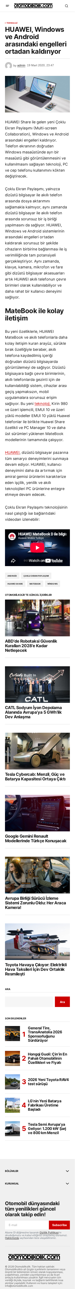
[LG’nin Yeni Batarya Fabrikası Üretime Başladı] (12, 1105)
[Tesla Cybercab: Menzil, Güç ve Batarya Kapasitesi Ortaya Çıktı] (37, 751)
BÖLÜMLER (11, 1171)
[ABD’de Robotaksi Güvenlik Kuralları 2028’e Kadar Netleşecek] (37, 618)
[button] (7, 5)
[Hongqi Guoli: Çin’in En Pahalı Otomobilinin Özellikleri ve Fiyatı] (12, 1058)
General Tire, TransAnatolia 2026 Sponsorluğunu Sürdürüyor (45, 1034)
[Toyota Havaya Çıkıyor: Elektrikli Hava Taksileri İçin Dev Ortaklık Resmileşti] (37, 941)
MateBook (35, 584)
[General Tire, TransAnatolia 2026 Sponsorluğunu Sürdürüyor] (12, 1033)
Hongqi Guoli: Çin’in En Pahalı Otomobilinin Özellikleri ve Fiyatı (47, 1058)
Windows (52, 584)
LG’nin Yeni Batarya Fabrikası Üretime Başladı (44, 1105)
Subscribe (59, 1225)
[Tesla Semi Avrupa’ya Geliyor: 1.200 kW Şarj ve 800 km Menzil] (12, 1128)
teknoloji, (43, 403)
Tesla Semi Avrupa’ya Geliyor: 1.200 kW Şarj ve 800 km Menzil (47, 1128)
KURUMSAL (12, 1183)
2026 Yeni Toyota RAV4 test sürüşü (48, 1081)
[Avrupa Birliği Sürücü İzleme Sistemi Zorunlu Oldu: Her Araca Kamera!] (37, 875)
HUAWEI (12, 452)
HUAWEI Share (15, 584)
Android (12, 576)
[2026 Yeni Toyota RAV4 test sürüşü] (12, 1081)
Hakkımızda (12, 1237)
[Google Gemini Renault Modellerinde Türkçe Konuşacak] (37, 813)
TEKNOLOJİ (12, 23)
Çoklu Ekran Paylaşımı (36, 576)
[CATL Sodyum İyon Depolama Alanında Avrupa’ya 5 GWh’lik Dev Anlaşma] (37, 684)
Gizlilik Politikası (49, 1232)
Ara (7, 989)
